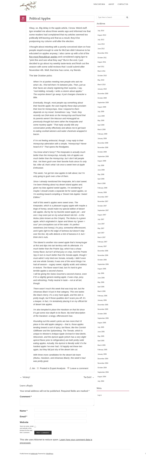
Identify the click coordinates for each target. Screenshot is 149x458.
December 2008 (103, 143)
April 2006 (101, 287)
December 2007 (103, 197)
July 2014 (101, 31)
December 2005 (103, 305)
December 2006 (103, 251)
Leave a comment (79, 368)
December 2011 (103, 53)
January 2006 (102, 300)
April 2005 (101, 341)
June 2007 (101, 224)
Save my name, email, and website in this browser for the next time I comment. (27, 429)
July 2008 (101, 165)
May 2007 (101, 228)
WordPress (49, 453)
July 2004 (101, 381)
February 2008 (102, 188)
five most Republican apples (43, 57)
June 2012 (101, 48)
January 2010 (102, 89)
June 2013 (101, 44)
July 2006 (101, 273)
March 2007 (101, 237)
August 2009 (102, 107)
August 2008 (102, 161)
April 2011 (101, 66)
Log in (100, 395)
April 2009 (101, 125)
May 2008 (101, 174)
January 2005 (102, 354)
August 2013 (102, 35)
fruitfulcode (34, 453)
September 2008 (103, 156)
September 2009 (103, 102)
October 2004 (102, 367)
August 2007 (102, 215)
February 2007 (102, 242)
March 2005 (101, 345)
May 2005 (101, 336)
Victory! (25, 377)
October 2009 (102, 98)
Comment (26, 396)
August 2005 (102, 323)
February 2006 (102, 296)
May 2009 (101, 120)
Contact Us (123, 4)
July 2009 (101, 111)
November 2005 (103, 309)
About (111, 4)
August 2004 (102, 376)
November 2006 (103, 255)
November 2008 (103, 147)
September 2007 (103, 210)
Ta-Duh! (89, 377)
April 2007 (101, 233)
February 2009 (102, 134)
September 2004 (103, 372)
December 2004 (103, 358)
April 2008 (101, 179)
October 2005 (102, 314)
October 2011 (102, 57)
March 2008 (101, 183)
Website (24, 422)
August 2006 (102, 269)
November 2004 (103, 363)
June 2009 (101, 116)
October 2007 (102, 206)
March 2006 (101, 291)
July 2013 (101, 40)
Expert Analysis (57, 368)
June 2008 (101, 170)
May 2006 (101, 282)
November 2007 (103, 201)
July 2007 (101, 219)
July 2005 (101, 327)
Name (23, 411)
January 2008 (102, 192)
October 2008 (102, 152)
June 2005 (101, 332)
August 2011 (102, 62)
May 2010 (101, 80)
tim (33, 368)
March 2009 (101, 129)
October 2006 (102, 260)
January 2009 (102, 138)
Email (23, 416)
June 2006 (101, 278)
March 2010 (101, 84)
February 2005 (102, 350)
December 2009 (103, 93)
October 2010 (102, 75)
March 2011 (101, 71)
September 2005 (103, 318)
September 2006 (103, 264)
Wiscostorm (99, 4)
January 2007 (102, 246)
